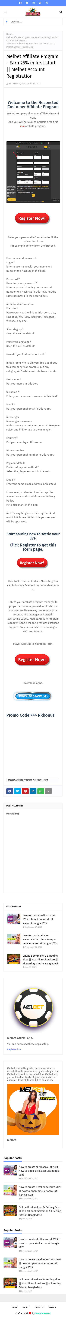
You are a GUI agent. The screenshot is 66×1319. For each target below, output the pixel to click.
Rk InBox (13, 83)
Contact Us (39, 1307)
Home (9, 34)
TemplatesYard (43, 1313)
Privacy (52, 1307)
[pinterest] (40, 3)
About (26, 1307)
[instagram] (34, 3)
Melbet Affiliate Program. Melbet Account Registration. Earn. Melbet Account (32, 39)
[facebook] (20, 3)
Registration (14, 1049)
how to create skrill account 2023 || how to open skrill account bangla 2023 (39, 919)
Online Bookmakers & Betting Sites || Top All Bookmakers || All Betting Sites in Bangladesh (41, 959)
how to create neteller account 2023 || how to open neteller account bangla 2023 (39, 939)
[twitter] (27, 3)
